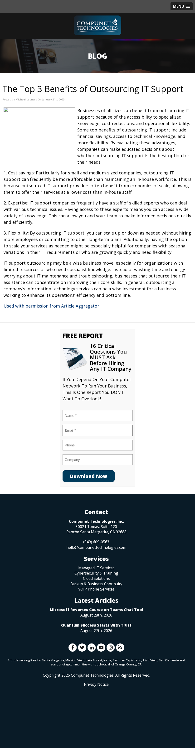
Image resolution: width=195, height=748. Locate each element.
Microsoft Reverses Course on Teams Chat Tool (96, 609)
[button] (182, 6)
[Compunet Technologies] (97, 25)
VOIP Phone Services (96, 589)
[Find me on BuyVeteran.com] (96, 708)
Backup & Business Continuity (96, 583)
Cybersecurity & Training (96, 573)
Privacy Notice (96, 684)
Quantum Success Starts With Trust (96, 625)
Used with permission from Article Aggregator (51, 306)
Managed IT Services (96, 567)
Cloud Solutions (96, 578)
